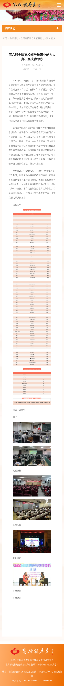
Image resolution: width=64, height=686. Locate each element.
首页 (5, 38)
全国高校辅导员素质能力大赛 (34, 38)
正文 (53, 38)
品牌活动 (14, 38)
